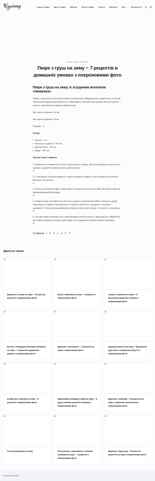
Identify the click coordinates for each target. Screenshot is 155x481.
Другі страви (60, 7)
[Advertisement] (77, 37)
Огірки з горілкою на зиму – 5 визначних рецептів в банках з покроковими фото (123, 298)
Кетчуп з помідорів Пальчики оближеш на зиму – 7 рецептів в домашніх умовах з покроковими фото (26, 350)
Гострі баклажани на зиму (20, 451)
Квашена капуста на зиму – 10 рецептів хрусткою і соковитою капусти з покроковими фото (127, 350)
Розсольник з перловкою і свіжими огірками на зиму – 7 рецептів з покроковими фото (75, 454)
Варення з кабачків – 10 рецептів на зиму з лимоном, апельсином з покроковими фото (126, 402)
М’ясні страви (87, 7)
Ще (123, 7)
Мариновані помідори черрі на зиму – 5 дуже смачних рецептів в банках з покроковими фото (77, 402)
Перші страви (43, 7)
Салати (101, 7)
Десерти (113, 7)
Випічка (73, 7)
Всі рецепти (136, 7)
